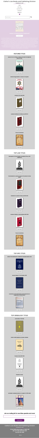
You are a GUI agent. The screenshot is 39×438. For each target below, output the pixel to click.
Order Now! (19, 35)
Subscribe (19, 420)
